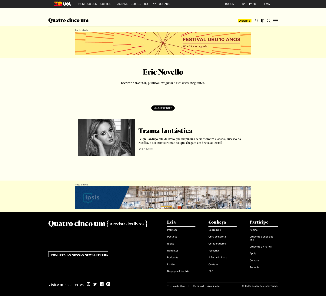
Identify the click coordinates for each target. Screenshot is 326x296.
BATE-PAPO (249, 4)
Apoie (253, 253)
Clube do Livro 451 (261, 246)
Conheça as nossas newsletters (79, 255)
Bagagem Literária (178, 271)
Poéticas (172, 236)
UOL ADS (164, 4)
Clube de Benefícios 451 (261, 238)
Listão (171, 264)
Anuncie (254, 267)
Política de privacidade (206, 286)
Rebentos (172, 250)
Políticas (172, 229)
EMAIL (268, 4)
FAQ (211, 271)
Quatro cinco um (68, 20)
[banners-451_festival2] (163, 43)
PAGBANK (122, 4)
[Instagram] (88, 284)
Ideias (170, 243)
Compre (254, 260)
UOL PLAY (150, 4)
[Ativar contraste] (262, 20)
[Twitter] (95, 284)
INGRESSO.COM (87, 4)
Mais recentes (163, 108)
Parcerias (214, 250)
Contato (213, 264)
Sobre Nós (214, 229)
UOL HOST (106, 4)
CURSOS (136, 4)
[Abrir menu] (275, 20)
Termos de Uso (175, 286)
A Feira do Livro (217, 257)
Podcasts (172, 257)
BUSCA (229, 4)
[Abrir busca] (269, 20)
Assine (245, 20)
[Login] (256, 20)
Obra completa (217, 236)
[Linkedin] (108, 284)
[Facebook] (102, 284)
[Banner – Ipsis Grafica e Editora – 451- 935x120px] (163, 197)
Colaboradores (217, 243)
